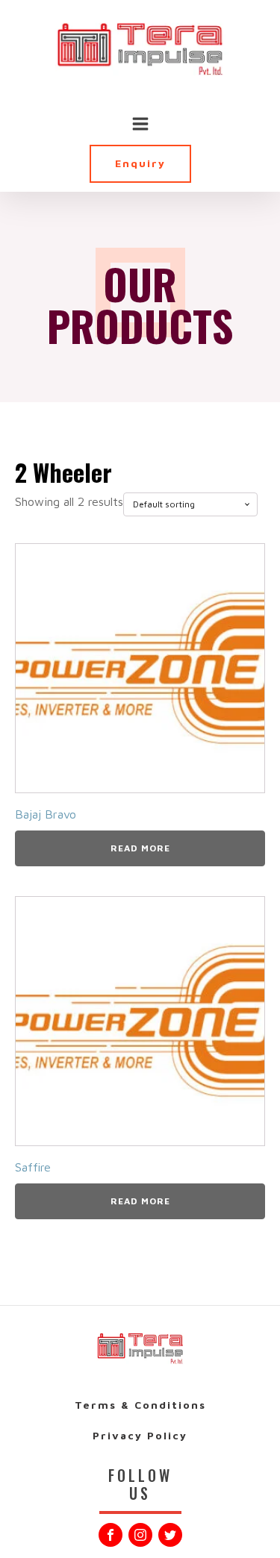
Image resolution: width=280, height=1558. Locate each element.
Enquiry (140, 163)
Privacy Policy (140, 1435)
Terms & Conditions (140, 1404)
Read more (140, 848)
